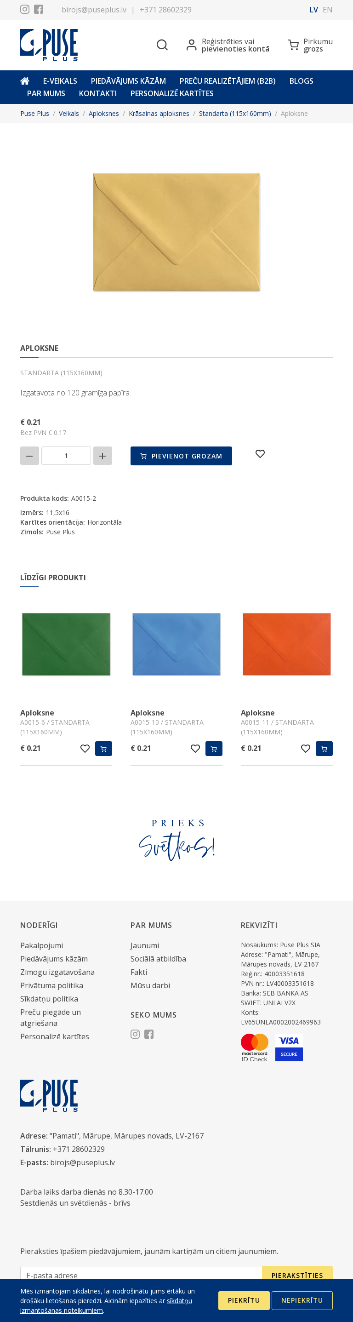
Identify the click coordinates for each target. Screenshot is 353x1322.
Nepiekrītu (302, 1300)
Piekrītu (244, 1300)
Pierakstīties (297, 1275)
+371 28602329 (166, 10)
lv (314, 10)
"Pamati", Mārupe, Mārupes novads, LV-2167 (127, 1136)
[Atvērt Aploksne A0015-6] (66, 645)
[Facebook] (38, 11)
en (328, 10)
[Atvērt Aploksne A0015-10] (176, 645)
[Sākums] (24, 81)
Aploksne (37, 713)
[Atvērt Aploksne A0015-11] (287, 645)
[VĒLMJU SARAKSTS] (260, 453)
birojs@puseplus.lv (94, 10)
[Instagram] (24, 11)
